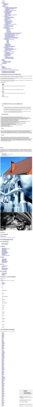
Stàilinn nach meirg (6, 47)
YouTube (3, 315)
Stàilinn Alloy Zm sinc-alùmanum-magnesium (11, 14)
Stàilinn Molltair (7, 9)
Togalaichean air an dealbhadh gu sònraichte (10, 24)
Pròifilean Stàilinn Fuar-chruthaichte (9, 17)
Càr (2, 267)
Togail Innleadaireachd (5, 265)
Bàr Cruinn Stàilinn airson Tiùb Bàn (9, 34)
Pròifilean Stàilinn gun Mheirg (9, 48)
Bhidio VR (5, 5)
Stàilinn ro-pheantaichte (8, 15)
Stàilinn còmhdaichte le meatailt (8, 11)
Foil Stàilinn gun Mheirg (8, 50)
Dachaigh (3, 2)
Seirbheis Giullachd (4, 258)
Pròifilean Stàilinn (6, 16)
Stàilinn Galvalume (7, 13)
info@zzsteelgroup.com (8, 239)
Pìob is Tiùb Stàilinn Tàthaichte (9, 25)
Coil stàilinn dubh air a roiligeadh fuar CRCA (11, 8)
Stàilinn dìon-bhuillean (8, 44)
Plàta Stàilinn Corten (7, 45)
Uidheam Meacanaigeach (5, 268)
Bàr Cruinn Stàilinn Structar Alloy (9, 28)
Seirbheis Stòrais (4, 259)
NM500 (8, 42)
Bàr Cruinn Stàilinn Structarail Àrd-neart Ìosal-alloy (11, 37)
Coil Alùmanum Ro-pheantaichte (9, 53)
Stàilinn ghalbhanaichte (8, 12)
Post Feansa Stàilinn (7, 55)
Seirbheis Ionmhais (4, 262)
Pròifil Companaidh (6, 3)
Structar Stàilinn (6, 19)
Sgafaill (6, 56)
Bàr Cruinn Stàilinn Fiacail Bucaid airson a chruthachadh (12, 33)
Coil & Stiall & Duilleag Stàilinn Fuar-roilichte (11, 7)
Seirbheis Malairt (4, 260)
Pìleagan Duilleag (7, 18)
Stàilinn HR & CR (6, 6)
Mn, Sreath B (8, 30)
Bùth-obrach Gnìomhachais (8, 20)
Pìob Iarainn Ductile (4, 251)
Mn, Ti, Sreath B (9, 32)
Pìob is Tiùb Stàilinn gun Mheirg (9, 49)
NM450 (8, 41)
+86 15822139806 (4, 290)
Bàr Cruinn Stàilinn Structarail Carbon (10, 36)
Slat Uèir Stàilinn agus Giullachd (9, 57)
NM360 (8, 40)
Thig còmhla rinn (4, 62)
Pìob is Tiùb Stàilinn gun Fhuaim (9, 26)
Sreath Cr (8, 29)
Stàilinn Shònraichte (6, 38)
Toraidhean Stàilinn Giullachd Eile (9, 58)
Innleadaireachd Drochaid (8, 21)
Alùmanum (3, 254)
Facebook (3, 321)
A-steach (3, 327)
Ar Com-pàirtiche (6, 4)
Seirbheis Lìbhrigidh (4, 261)
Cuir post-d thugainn (3, 82)
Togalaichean (3, 266)
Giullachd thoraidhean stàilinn (7, 54)
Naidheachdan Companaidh (7, 61)
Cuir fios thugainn (4, 63)
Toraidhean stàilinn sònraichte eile (9, 46)
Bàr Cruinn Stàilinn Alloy (5, 252)
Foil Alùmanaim (7, 52)
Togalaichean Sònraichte (8, 23)
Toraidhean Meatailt (4, 269)
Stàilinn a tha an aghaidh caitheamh (9, 39)
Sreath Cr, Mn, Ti (9, 31)
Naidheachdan (4, 60)
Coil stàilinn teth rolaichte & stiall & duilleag (10, 10)
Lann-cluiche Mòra (7, 22)
